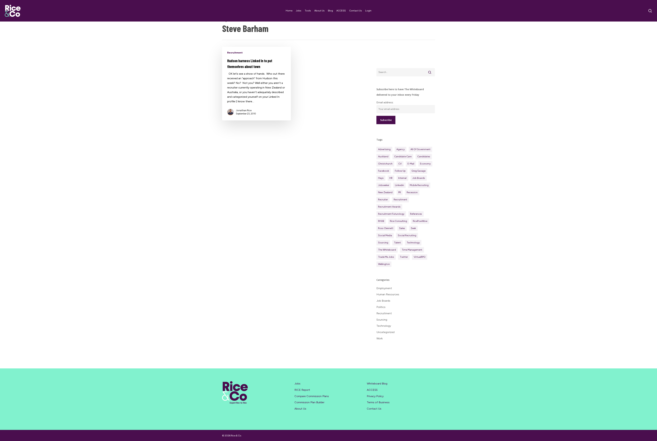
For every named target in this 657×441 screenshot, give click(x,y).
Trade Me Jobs (386, 257)
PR (399, 192)
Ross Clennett (385, 228)
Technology (413, 242)
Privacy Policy (375, 396)
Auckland (383, 156)
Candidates (423, 156)
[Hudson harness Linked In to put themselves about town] (256, 83)
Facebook (383, 170)
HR (390, 178)
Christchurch (385, 163)
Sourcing (383, 242)
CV (400, 163)
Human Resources (387, 294)
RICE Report (302, 389)
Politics (380, 307)
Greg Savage (418, 170)
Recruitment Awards (389, 206)
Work (379, 338)
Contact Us (374, 408)
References (416, 213)
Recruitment (235, 52)
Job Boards (418, 178)
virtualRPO (420, 257)
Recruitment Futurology (391, 213)
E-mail (411, 163)
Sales (402, 228)
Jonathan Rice (244, 110)
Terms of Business (378, 402)
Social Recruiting (407, 235)
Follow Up (400, 170)
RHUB (381, 221)
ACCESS (372, 389)
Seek (413, 228)
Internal (402, 178)
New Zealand (385, 192)
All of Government (420, 149)
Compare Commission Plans (311, 396)
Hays (381, 178)
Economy (425, 163)
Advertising (384, 149)
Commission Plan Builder (309, 402)
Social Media (385, 235)
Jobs (297, 383)
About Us (300, 408)
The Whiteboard (387, 249)
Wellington (384, 264)
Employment (384, 288)
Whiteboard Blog (377, 383)
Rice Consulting (398, 221)
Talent (397, 242)
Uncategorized (385, 332)
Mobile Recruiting (419, 185)
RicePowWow (420, 221)
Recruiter (383, 199)
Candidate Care (402, 156)
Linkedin (399, 185)
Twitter (404, 257)
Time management (412, 249)
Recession (412, 192)
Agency (400, 149)
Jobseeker (383, 185)
